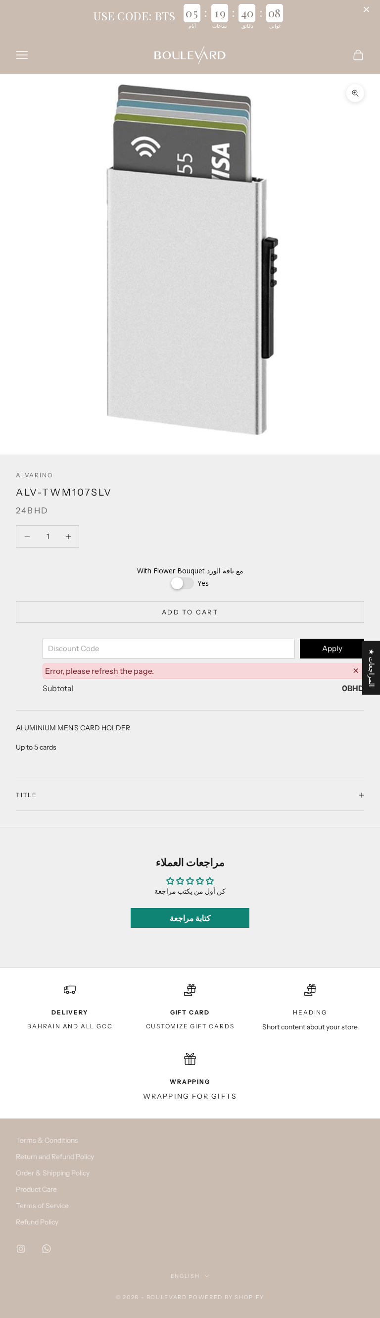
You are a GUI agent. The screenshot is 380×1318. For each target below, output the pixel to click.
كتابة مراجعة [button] (190, 918)
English (185, 1275)
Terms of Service (42, 1205)
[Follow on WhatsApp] (46, 1249)
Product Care (36, 1189)
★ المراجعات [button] (371, 668)
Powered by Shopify (226, 1297)
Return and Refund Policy (55, 1156)
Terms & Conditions (47, 1140)
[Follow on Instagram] (21, 1249)
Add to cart (190, 612)
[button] (367, 10)
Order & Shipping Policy (53, 1172)
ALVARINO (34, 475)
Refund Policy (37, 1221)
